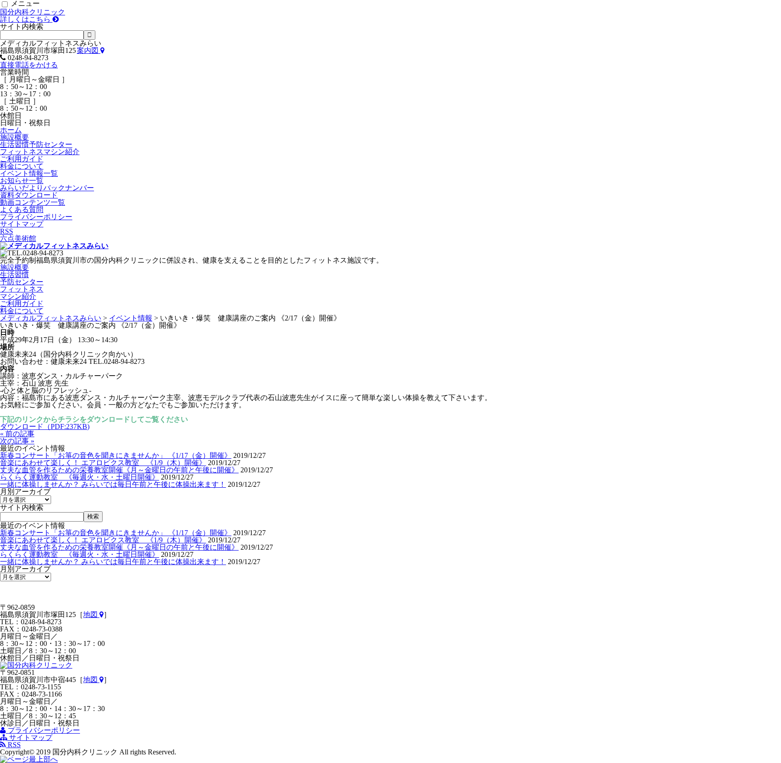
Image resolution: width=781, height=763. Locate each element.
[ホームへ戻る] (54, 246)
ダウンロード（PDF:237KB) (44, 426)
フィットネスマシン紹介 (40, 151)
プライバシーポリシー (36, 217)
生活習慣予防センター (36, 144)
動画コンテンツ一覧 (32, 202)
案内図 (88, 50)
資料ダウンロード (29, 195)
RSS (6, 231)
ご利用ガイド (21, 159)
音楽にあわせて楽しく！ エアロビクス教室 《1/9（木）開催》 (103, 462)
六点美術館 (18, 238)
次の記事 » (17, 441)
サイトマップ (21, 224)
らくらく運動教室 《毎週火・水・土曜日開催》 (79, 477)
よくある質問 (21, 209)
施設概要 (14, 137)
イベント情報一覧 (29, 173)
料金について (21, 166)
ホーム (11, 130)
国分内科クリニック (32, 15)
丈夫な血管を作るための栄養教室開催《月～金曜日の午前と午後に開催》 (119, 470)
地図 (91, 614)
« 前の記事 (17, 434)
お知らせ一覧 (21, 180)
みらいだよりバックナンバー (47, 188)
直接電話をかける (29, 65)
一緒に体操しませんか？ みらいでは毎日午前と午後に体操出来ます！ (113, 484)
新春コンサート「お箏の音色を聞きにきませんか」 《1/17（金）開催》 (115, 455)
